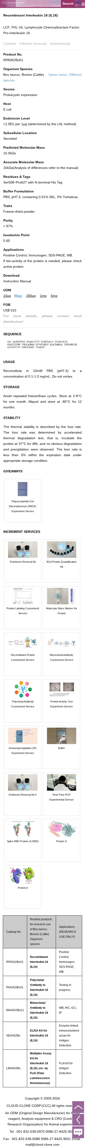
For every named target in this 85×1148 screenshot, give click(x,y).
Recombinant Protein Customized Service (23, 657)
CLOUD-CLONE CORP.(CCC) (29, 1106)
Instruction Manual (17, 281)
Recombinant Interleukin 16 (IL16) (39, 962)
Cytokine (9, 43)
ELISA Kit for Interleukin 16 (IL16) (39, 1035)
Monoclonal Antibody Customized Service (61, 657)
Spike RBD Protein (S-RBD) (23, 841)
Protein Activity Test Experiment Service (61, 704)
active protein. (13, 266)
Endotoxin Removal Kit (23, 561)
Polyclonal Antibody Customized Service (22, 704)
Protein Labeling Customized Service (22, 611)
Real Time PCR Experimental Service (61, 797)
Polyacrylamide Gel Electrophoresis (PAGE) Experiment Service (22, 506)
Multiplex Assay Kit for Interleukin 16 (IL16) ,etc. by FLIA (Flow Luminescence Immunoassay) (40, 1068)
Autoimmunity (60, 43)
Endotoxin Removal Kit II (23, 794)
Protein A (23, 887)
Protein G (61, 841)
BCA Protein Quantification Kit (61, 564)
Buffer (61, 748)
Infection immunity (33, 43)
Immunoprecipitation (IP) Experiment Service (23, 750)
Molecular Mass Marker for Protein (61, 611)
